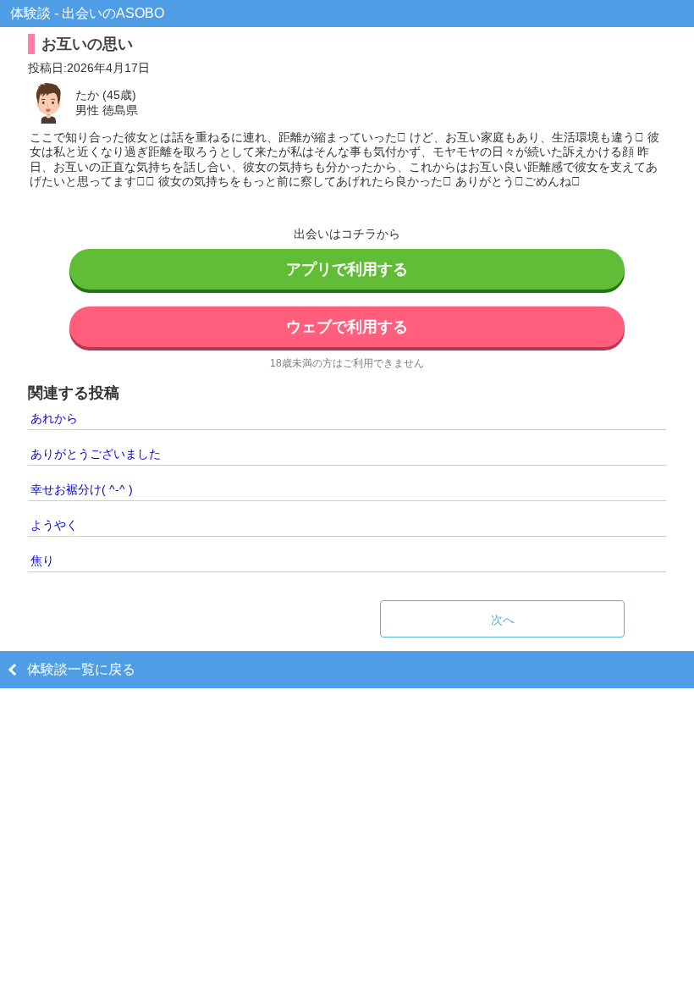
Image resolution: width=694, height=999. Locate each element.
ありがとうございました (95, 454)
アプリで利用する (347, 269)
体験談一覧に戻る (81, 669)
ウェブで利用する (347, 326)
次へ (503, 619)
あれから (54, 418)
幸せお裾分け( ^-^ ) (81, 489)
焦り (42, 560)
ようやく (54, 525)
